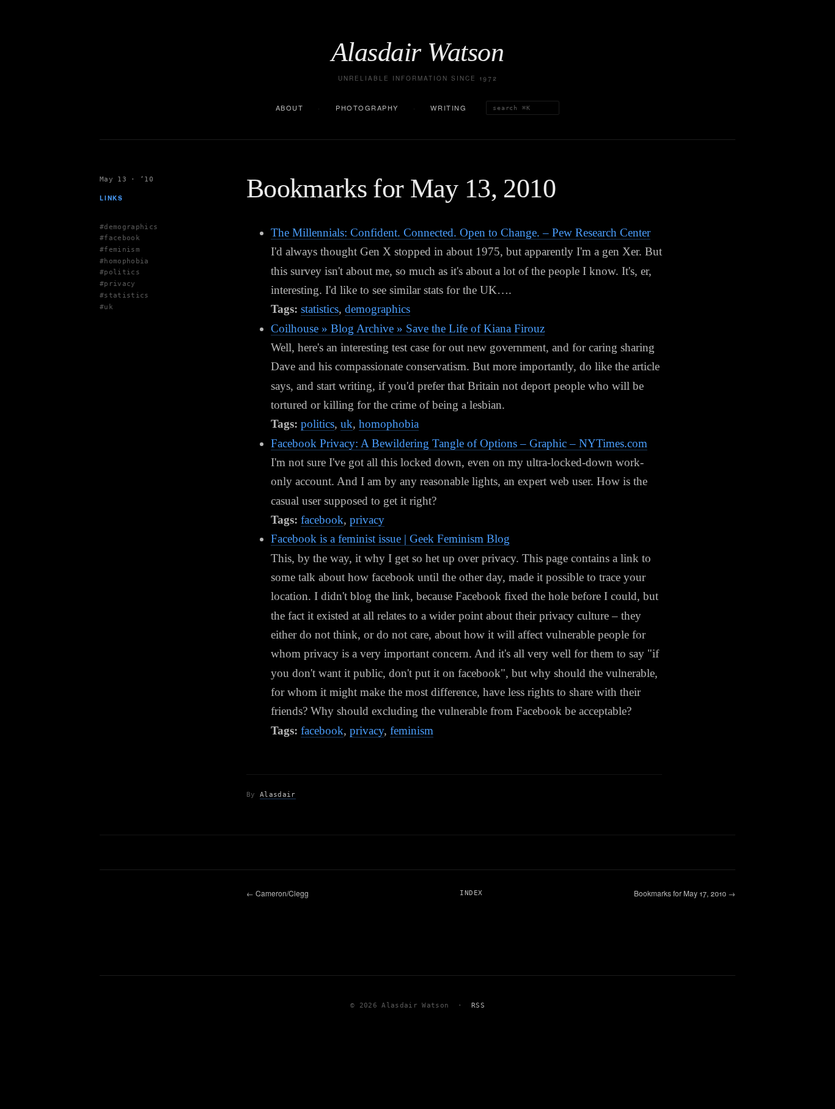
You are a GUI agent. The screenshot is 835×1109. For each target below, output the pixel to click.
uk (346, 423)
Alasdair (278, 795)
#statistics (124, 295)
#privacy (118, 284)
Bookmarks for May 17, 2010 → (684, 893)
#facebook (120, 238)
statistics (320, 308)
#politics (120, 272)
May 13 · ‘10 (126, 179)
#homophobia (124, 261)
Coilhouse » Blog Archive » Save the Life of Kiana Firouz (408, 328)
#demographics (129, 226)
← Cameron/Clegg (277, 893)
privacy (367, 519)
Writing (448, 107)
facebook (322, 519)
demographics (377, 308)
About (290, 107)
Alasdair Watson (417, 52)
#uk (106, 306)
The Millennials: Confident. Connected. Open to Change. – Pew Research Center (460, 232)
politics (317, 423)
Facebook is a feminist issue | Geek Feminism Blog (390, 538)
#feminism (120, 250)
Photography (367, 107)
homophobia (389, 423)
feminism (411, 730)
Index (471, 893)
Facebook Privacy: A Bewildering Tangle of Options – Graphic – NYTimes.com (459, 443)
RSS (478, 1005)
